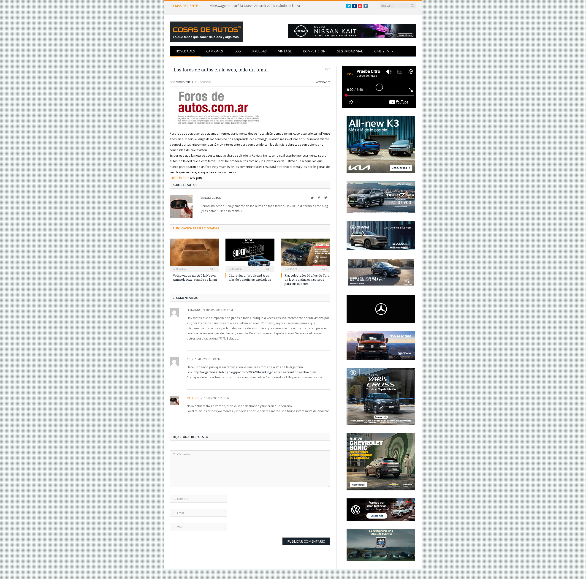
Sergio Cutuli (185, 82)
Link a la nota (179, 178)
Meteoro (193, 398)
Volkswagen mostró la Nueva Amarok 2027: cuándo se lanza (255, 6)
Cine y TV (381, 51)
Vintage (285, 51)
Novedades (185, 51)
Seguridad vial (350, 51)
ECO (237, 51)
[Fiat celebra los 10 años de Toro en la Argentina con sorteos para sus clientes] (305, 254)
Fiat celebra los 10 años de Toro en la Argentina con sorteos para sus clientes (307, 279)
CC (188, 359)
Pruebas (259, 51)
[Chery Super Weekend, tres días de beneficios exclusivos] (249, 254)
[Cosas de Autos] (206, 31)
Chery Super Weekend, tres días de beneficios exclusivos (250, 277)
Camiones (214, 51)
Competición (314, 51)
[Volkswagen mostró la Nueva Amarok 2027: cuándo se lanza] (194, 254)
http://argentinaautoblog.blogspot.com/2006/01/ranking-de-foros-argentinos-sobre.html (255, 372)
